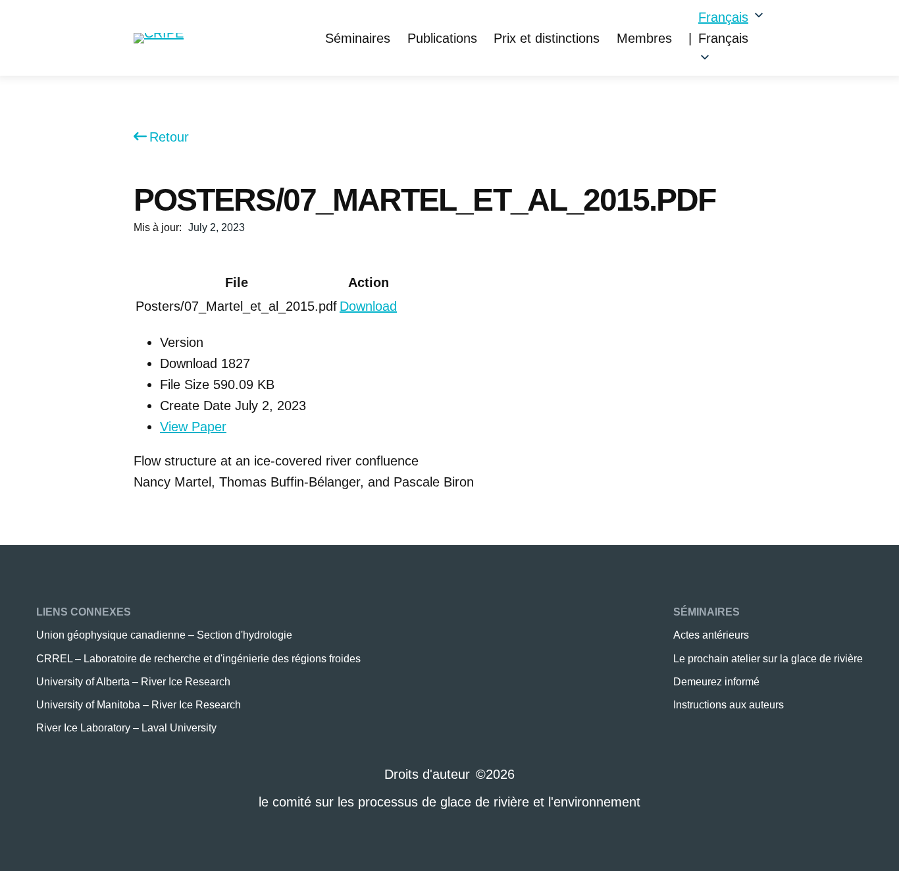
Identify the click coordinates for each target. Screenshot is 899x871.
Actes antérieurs (711, 635)
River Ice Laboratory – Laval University (126, 727)
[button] (731, 38)
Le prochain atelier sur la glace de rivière (768, 658)
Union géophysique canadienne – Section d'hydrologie (164, 635)
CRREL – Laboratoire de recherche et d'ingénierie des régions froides (198, 658)
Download (368, 306)
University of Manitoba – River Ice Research (138, 704)
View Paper (193, 426)
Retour (169, 137)
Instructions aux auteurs (728, 704)
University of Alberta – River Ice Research (133, 681)
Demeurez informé (716, 681)
